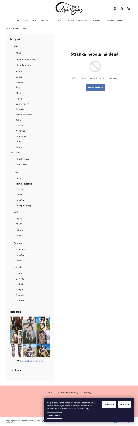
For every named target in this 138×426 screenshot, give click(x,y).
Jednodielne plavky (26, 59)
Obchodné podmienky (67, 392)
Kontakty (86, 392)
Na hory (20, 273)
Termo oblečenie (24, 114)
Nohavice (20, 130)
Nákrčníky (21, 125)
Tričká (19, 152)
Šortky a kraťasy (23, 205)
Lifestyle (18, 267)
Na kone (20, 300)
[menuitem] (16, 20)
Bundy (19, 147)
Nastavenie (54, 415)
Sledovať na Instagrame (31, 360)
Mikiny (19, 93)
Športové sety (22, 103)
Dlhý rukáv (22, 164)
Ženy (16, 46)
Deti (16, 211)
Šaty (18, 87)
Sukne (19, 76)
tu (88, 408)
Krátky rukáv (23, 159)
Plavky (19, 53)
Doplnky (18, 243)
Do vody (20, 278)
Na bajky (20, 284)
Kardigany (21, 136)
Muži (16, 171)
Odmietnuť (109, 404)
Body (18, 141)
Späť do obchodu (95, 87)
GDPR (50, 392)
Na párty (20, 295)
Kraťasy (19, 82)
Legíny (19, 98)
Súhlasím (124, 404)
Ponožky (20, 109)
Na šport (20, 289)
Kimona (19, 71)
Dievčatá (21, 235)
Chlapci (20, 230)
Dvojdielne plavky (26, 65)
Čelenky (20, 120)
